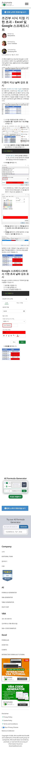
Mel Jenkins (11, 35)
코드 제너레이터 (7, 619)
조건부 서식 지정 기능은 (14, 89)
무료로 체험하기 (15, 497)
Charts (4, 650)
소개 (3, 552)
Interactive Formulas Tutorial (13, 654)
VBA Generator (7, 597)
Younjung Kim (12, 51)
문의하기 (4, 561)
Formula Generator (9, 592)
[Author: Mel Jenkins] (4, 35)
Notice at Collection (8, 731)
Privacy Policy (7, 717)
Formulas (5, 640)
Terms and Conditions (10, 724)
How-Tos (5, 645)
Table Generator (8, 602)
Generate (23, 527)
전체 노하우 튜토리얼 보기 (16, 12)
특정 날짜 (20, 91)
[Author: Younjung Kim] (4, 51)
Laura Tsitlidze (12, 43)
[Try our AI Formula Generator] (15, 487)
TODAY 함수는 (10, 155)
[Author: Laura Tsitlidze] (4, 43)
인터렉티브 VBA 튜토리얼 (9, 623)
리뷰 (3, 566)
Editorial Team (7, 556)
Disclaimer (5, 714)
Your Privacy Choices (11, 727)
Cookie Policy (7, 720)
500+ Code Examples (9, 628)
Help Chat (5, 607)
